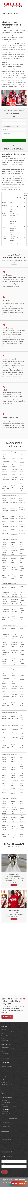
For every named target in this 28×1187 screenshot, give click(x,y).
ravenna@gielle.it (13, 1118)
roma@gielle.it (4, 1040)
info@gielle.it (4, 1093)
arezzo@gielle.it (5, 1131)
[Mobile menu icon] (26, 5)
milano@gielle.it (5, 1058)
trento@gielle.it (4, 1148)
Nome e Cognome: (5, 1159)
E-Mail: (2, 1164)
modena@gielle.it (13, 1106)
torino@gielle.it (4, 1076)
